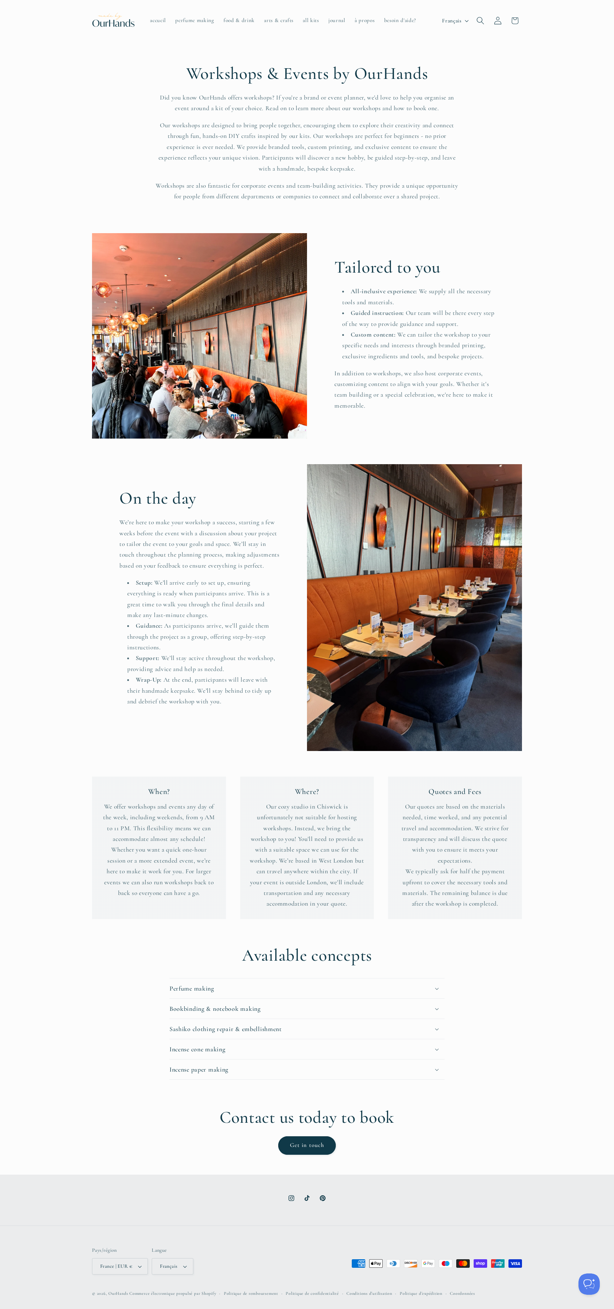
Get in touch (307, 1145)
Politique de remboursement (251, 1293)
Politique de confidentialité (312, 1293)
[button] (480, 20)
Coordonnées (462, 1293)
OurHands (118, 1293)
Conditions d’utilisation (369, 1293)
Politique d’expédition (421, 1293)
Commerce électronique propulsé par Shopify (172, 1293)
